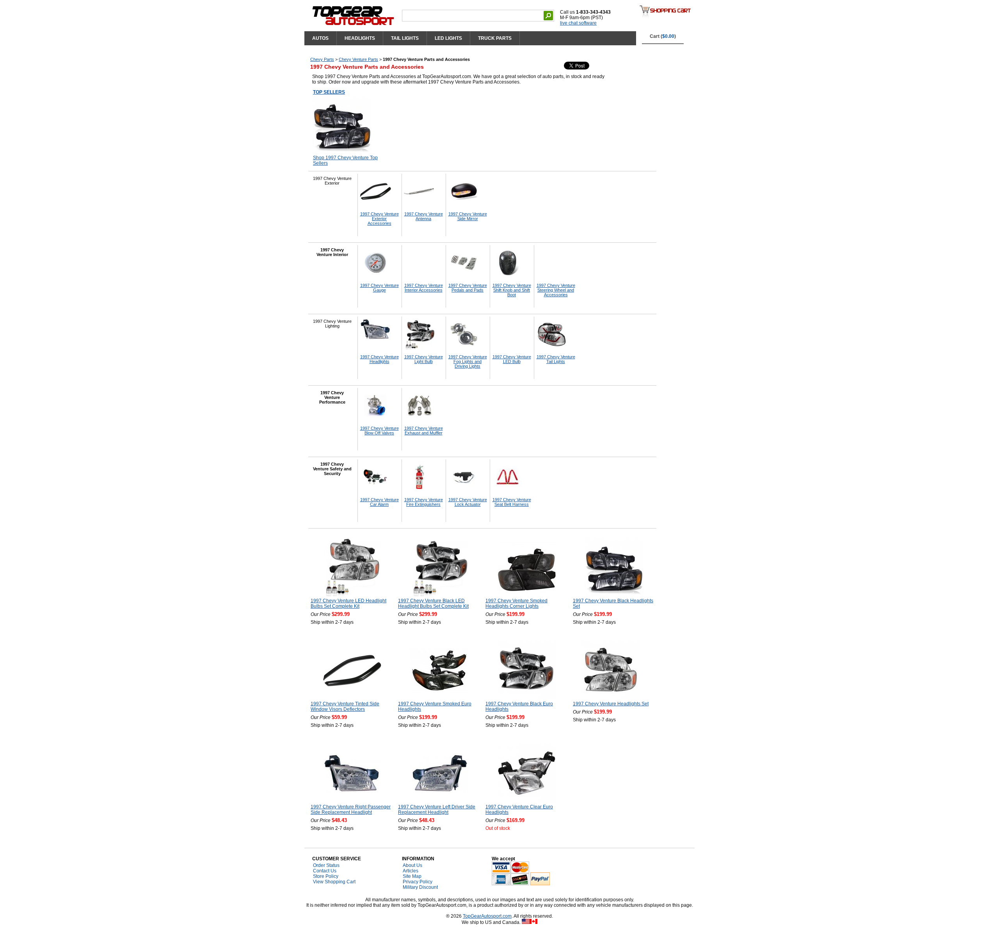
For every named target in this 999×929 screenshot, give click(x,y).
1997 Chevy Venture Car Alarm (379, 502)
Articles (410, 871)
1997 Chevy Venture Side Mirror (467, 216)
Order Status (326, 865)
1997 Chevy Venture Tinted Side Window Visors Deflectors (345, 706)
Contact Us (324, 871)
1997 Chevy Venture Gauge (379, 287)
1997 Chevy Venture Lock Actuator (467, 502)
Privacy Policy (417, 882)
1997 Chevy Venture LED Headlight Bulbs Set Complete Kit (348, 603)
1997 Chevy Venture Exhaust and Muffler (423, 430)
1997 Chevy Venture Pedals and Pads (467, 287)
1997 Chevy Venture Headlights (379, 359)
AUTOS (320, 38)
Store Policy (325, 876)
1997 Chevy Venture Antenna (423, 216)
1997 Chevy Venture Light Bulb (423, 359)
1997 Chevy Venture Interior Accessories (423, 287)
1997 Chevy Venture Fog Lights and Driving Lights (467, 361)
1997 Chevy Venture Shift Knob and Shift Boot (511, 290)
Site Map (412, 876)
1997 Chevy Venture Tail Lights (556, 359)
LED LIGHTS (448, 38)
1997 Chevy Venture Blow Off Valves (379, 430)
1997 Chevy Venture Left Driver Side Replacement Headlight (436, 809)
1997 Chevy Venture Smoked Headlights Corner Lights (516, 603)
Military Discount (420, 887)
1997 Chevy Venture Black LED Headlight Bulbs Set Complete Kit (433, 603)
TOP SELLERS (329, 92)
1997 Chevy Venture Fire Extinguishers (423, 502)
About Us (412, 865)
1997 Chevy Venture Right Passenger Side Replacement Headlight (351, 809)
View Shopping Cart (334, 882)
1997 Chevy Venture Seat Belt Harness (511, 502)
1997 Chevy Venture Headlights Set (611, 704)
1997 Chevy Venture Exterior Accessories (379, 219)
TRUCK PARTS (495, 38)
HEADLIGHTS (360, 38)
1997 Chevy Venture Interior (332, 252)
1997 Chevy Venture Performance (332, 397)
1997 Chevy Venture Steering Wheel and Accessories (556, 290)
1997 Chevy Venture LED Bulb (511, 359)
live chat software (578, 23)
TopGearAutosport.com (487, 916)
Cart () (663, 36)
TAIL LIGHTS (405, 38)
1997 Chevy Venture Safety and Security (332, 469)
